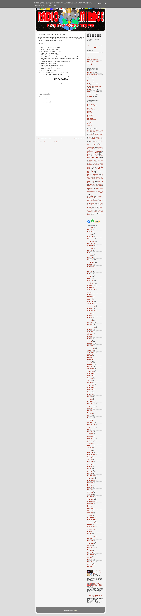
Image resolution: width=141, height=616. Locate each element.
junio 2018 (89, 392)
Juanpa (97, 161)
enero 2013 (90, 443)
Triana (100, 210)
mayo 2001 (90, 524)
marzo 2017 (90, 417)
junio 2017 (89, 412)
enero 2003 (90, 494)
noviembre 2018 (91, 384)
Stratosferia (90, 123)
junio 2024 (89, 273)
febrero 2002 (90, 513)
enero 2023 (90, 303)
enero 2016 (90, 431)
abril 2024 (89, 276)
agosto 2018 (90, 389)
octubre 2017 (90, 405)
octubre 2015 (90, 433)
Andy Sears (91, 134)
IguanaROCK (90, 79)
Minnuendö (101, 178)
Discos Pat (89, 103)
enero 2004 (90, 473)
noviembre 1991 (91, 561)
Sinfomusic (89, 121)
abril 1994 (89, 556)
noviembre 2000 (91, 526)
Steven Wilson (100, 201)
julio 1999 (89, 538)
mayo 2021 (90, 338)
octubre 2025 (90, 245)
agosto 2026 (90, 227)
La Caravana (90, 108)
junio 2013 (89, 441)
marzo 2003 (90, 491)
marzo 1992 (90, 559)
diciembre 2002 (91, 496)
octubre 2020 (90, 350)
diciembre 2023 (91, 283)
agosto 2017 (90, 408)
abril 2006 (89, 450)
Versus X (100, 213)
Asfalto (90, 137)
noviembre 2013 (91, 438)
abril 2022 (89, 319)
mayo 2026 (90, 233)
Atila (98, 137)
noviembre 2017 (91, 403)
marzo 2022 (90, 320)
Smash (96, 199)
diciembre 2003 (91, 475)
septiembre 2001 (91, 522)
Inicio (62, 139)
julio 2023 (89, 292)
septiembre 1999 (91, 536)
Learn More (99, 3)
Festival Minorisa (96, 155)
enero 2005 (90, 463)
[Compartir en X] (46, 94)
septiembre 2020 (91, 352)
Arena (92, 135)
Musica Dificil (91, 181)
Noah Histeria (92, 184)
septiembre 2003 (91, 480)
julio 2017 (89, 410)
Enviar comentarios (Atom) (50, 141)
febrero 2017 (90, 419)
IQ (98, 160)
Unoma (102, 211)
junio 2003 (89, 485)
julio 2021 (89, 334)
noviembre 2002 (91, 498)
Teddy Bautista (99, 204)
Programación (97, 45)
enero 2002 (90, 515)
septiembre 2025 (91, 247)
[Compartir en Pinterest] (49, 94)
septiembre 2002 (91, 501)
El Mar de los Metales (92, 74)
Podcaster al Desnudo (91, 191)
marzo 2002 (90, 512)
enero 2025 (90, 261)
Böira (96, 140)
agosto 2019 (90, 375)
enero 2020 (90, 366)
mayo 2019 (90, 378)
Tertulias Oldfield (91, 206)
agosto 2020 (90, 354)
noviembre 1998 (91, 542)
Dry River (99, 150)
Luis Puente (89, 177)
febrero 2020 (90, 364)
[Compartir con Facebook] (48, 94)
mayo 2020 (90, 359)
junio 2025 (89, 252)
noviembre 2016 (91, 424)
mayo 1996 (90, 550)
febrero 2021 (90, 343)
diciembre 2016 (91, 422)
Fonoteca (50, 96)
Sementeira (100, 197)
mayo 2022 (90, 317)
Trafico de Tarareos (92, 208)
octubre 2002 (90, 499)
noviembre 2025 (91, 243)
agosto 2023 (90, 290)
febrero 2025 (90, 259)
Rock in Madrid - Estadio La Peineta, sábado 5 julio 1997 (98, 584)
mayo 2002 (90, 508)
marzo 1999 (90, 540)
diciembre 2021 (91, 326)
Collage (100, 144)
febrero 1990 (90, 564)
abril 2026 (89, 234)
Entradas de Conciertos (92, 59)
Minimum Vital (94, 178)
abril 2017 (89, 415)
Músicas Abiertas (99, 182)
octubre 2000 (90, 527)
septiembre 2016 (91, 427)
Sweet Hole (100, 203)
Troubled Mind (96, 211)
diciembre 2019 (91, 368)
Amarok (95, 133)
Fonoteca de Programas (93, 61)
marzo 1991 (90, 563)
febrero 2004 (90, 471)
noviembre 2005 (91, 454)
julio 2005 (89, 456)
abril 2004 (89, 468)
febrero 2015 (90, 436)
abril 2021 (89, 340)
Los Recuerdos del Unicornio (94, 86)
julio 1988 (89, 566)
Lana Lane (94, 170)
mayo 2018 (90, 394)
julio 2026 (89, 229)
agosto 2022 (90, 312)
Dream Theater (93, 150)
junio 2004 (89, 464)
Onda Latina (90, 112)
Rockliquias (90, 118)
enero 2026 (90, 240)
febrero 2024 (90, 280)
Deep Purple (99, 147)
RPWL (95, 197)
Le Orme (99, 171)
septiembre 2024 (91, 268)
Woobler (88, 214)
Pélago (89, 111)
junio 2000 (89, 531)
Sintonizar (90, 45)
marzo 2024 (90, 278)
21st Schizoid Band (90, 130)
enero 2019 (90, 382)
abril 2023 (89, 298)
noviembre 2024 (91, 264)
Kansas (101, 161)
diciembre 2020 (91, 347)
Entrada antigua (79, 139)
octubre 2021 (90, 329)
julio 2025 (89, 250)
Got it (106, 3)
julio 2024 (89, 271)
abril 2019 (89, 380)
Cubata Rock (90, 147)
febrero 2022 (90, 322)
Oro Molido (90, 115)
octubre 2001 (90, 521)
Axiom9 (102, 137)
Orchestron (90, 114)
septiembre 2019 (91, 373)
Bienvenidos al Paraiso (95, 138)
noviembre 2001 (91, 519)
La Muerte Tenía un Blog (93, 109)
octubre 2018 (90, 385)
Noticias (89, 185)
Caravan (90, 143)
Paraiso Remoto (99, 188)
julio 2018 (89, 391)
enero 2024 (90, 282)
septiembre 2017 (91, 406)
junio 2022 (89, 315)
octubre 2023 (90, 287)
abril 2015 (89, 434)
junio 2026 (89, 231)
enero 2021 (90, 345)
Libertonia (89, 80)
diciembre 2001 (91, 517)
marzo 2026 (90, 236)
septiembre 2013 (91, 440)
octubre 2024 (90, 266)
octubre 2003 (90, 478)
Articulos (97, 135)
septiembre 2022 (91, 310)
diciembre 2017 (91, 401)
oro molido (99, 185)
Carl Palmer (95, 143)
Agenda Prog (90, 64)
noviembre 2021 (91, 327)
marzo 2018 (90, 398)
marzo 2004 (90, 470)
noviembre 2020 (91, 348)
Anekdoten (96, 134)
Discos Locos (98, 148)
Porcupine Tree (100, 191)
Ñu (94, 185)
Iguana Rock (92, 160)
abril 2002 (89, 510)
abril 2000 (89, 533)
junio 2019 (89, 377)
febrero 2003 (90, 492)
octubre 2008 (90, 448)
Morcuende (91, 179)
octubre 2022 (90, 308)
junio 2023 (89, 294)
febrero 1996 (90, 552)
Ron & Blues (89, 197)
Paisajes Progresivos (92, 91)
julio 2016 (89, 429)
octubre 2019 (90, 371)
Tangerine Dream (90, 204)
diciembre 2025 (91, 241)
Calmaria (45, 96)
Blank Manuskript (90, 140)
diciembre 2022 (91, 305)
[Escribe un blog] (45, 94)
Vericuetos (90, 96)
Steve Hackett (93, 201)
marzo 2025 (90, 257)
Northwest (99, 184)
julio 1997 (89, 549)
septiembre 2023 (91, 289)
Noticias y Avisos (91, 63)
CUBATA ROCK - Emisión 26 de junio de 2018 (98, 572)
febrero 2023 (90, 301)
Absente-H (98, 130)
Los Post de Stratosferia (93, 83)
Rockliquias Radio (91, 119)
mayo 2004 (90, 466)
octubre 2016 (90, 426)
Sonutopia (97, 200)
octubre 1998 (90, 543)
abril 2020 (89, 361)
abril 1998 (89, 545)
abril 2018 (89, 396)
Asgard (94, 137)
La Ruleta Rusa (96, 168)
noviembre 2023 (91, 285)
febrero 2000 (90, 535)
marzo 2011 (90, 445)
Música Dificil (90, 89)
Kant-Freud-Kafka (92, 163)
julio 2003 (89, 484)
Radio (54, 96)
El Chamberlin (90, 104)
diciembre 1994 (91, 554)
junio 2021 (89, 336)
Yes (92, 214)
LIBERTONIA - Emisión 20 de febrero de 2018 (95, 596)
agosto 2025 (90, 248)
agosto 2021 (90, 333)
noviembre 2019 (91, 369)
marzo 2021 (90, 341)
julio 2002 (89, 505)
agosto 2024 (90, 269)
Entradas (97, 154)
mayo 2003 (90, 487)
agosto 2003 (90, 482)
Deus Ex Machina (90, 148)
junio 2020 (89, 357)
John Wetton (92, 161)
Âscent (101, 135)
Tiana (96, 207)
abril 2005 (89, 459)
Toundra (100, 207)
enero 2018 (90, 399)
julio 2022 (89, 313)
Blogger (75, 610)
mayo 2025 (90, 254)
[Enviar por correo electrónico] (43, 94)
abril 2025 (89, 255)
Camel (91, 141)
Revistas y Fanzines (92, 116)
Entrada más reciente (44, 139)
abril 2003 (89, 489)
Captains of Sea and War (98, 141)
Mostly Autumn (98, 179)
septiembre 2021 (91, 331)
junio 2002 (89, 506)
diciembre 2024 (91, 262)
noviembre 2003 (91, 477)
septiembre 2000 (91, 529)
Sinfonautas (90, 93)
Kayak (98, 163)
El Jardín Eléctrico (98, 151)
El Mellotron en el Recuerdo (93, 76)
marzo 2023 (90, 299)
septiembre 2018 (91, 387)
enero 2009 (90, 447)
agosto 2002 (90, 503)
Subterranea (90, 94)
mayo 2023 (90, 296)
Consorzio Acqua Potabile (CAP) (94, 145)
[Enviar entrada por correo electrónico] (41, 94)
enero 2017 (90, 420)
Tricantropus (89, 211)
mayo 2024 (90, 275)
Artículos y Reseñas (92, 57)
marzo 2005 (90, 461)
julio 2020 (89, 355)
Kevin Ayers (97, 164)
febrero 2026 (90, 238)
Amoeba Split (100, 133)
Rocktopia (91, 196)
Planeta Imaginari (99, 189)
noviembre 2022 (91, 306)
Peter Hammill (91, 189)
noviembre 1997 (91, 547)
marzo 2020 (90, 362)
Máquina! (97, 177)
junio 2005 (89, 457)
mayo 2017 (90, 413)
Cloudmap (94, 144)
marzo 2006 (90, 452)
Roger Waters (99, 196)
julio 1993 (89, 557)
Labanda (88, 170)
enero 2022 (90, 324)
